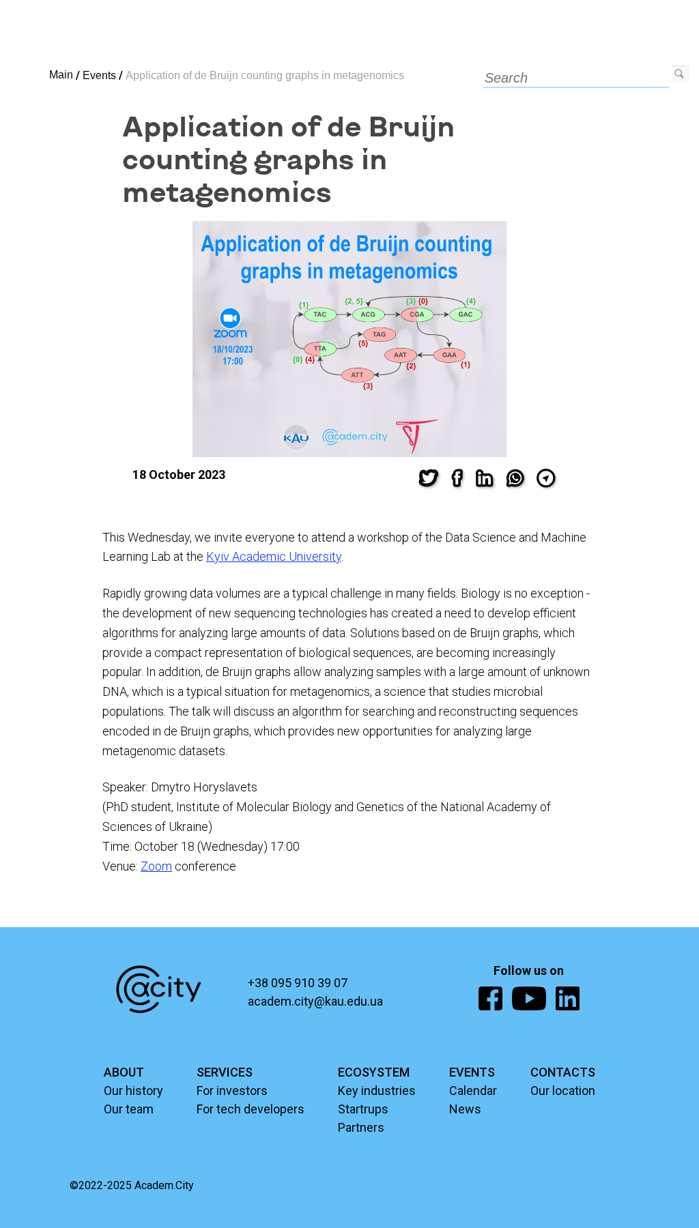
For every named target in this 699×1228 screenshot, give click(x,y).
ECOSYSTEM (374, 1072)
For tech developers (250, 1109)
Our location (562, 1090)
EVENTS (472, 1072)
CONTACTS (562, 1072)
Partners (361, 1127)
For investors (232, 1090)
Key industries (377, 1090)
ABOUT (124, 1072)
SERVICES (225, 1072)
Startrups (363, 1109)
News (465, 1109)
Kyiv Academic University (273, 556)
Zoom (156, 866)
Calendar (473, 1090)
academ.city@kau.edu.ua (315, 1001)
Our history (133, 1090)
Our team (129, 1109)
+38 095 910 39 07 (297, 983)
